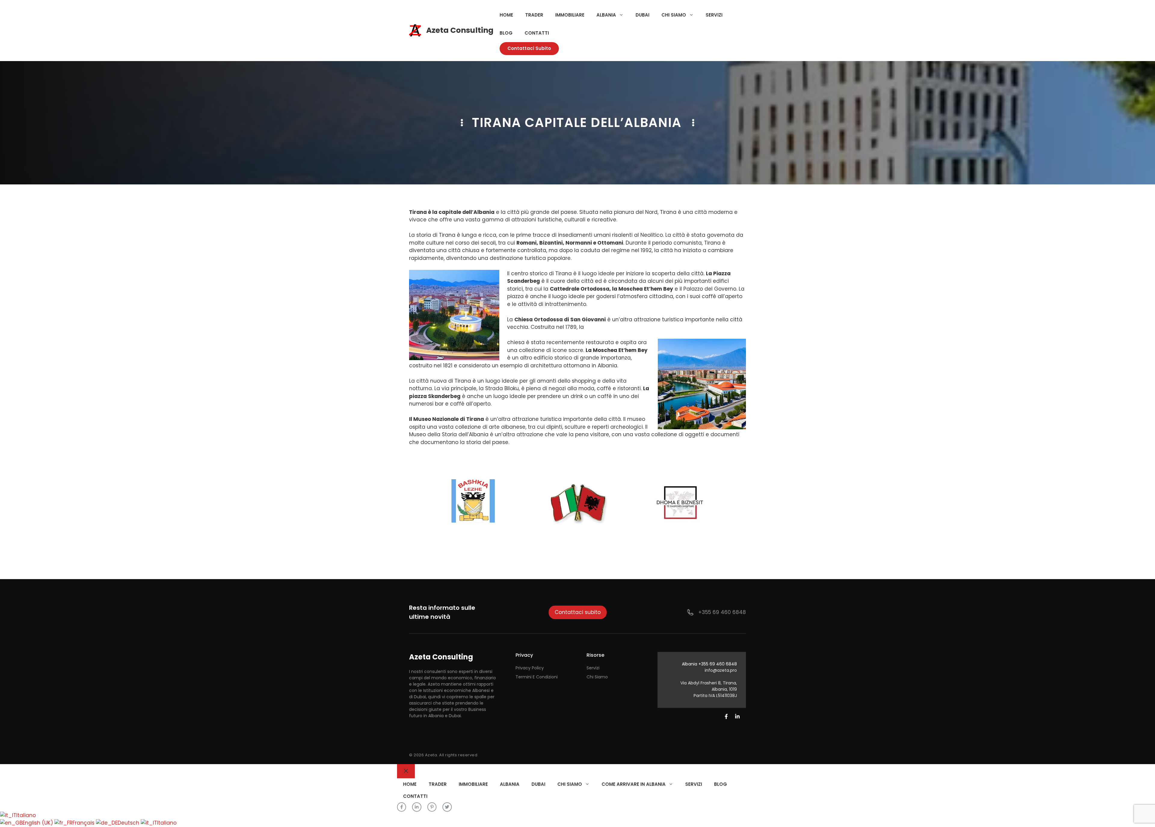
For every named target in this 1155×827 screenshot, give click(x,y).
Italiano (26, 815)
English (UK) (38, 822)
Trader (534, 15)
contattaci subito (529, 48)
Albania (606, 15)
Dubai (642, 15)
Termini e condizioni (537, 677)
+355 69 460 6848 (722, 612)
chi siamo (673, 15)
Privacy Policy (530, 668)
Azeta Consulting (460, 30)
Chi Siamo (597, 677)
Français (84, 822)
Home (506, 15)
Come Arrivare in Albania (634, 784)
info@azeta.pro (721, 670)
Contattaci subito (578, 612)
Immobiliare (569, 15)
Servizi (714, 15)
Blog (506, 33)
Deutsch (129, 822)
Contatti (537, 33)
